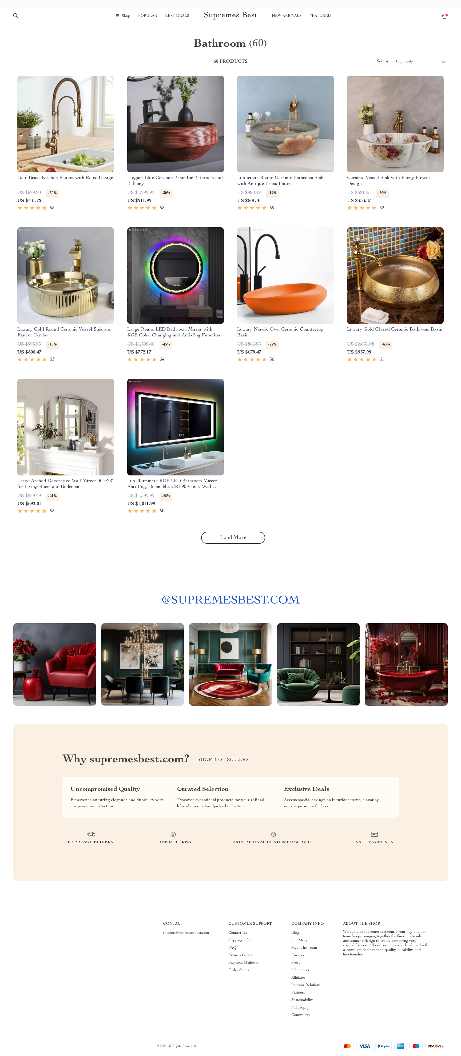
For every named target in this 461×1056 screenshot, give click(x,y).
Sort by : (384, 61)
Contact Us (237, 933)
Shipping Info (239, 940)
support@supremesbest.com (186, 933)
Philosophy (300, 1008)
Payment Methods (243, 963)
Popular (147, 16)
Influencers (300, 970)
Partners (298, 993)
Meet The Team (304, 948)
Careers (297, 955)
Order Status (238, 970)
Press (295, 963)
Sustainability (302, 1000)
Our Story (299, 940)
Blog (295, 933)
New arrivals (286, 16)
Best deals (177, 16)
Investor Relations (306, 985)
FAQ (232, 948)
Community (300, 1015)
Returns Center (240, 955)
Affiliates (298, 978)
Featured (320, 16)
